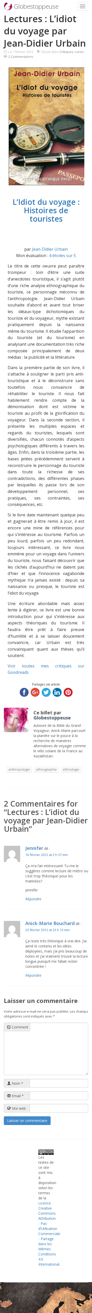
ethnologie (71, 769)
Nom (17, 1083)
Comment (19, 1027)
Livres (79, 51)
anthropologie (19, 769)
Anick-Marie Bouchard (50, 923)
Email (17, 1095)
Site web (18, 1108)
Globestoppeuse (52, 718)
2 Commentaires (20, 56)
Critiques (66, 51)
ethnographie (46, 769)
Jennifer (34, 848)
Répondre (33, 898)
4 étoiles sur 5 (62, 255)
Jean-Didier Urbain (50, 249)
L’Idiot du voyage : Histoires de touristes (46, 210)
